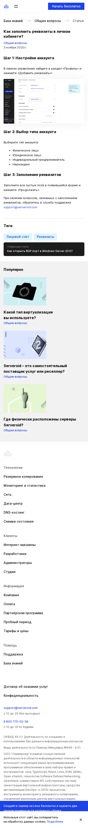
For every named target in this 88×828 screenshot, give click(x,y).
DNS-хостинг (14, 512)
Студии (10, 572)
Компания (11, 595)
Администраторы (18, 563)
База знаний (13, 21)
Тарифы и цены (16, 631)
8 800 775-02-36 (16, 721)
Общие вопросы (48, 21)
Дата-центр (13, 503)
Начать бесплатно (66, 6)
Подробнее (55, 821)
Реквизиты (45, 237)
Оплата (9, 604)
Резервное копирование (23, 476)
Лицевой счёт (18, 237)
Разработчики (15, 554)
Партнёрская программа (23, 613)
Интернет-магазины (20, 545)
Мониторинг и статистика (24, 485)
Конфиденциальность (21, 695)
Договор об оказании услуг (26, 686)
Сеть (8, 494)
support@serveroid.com (20, 207)
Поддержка (13, 654)
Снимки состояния (19, 521)
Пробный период (17, 622)
